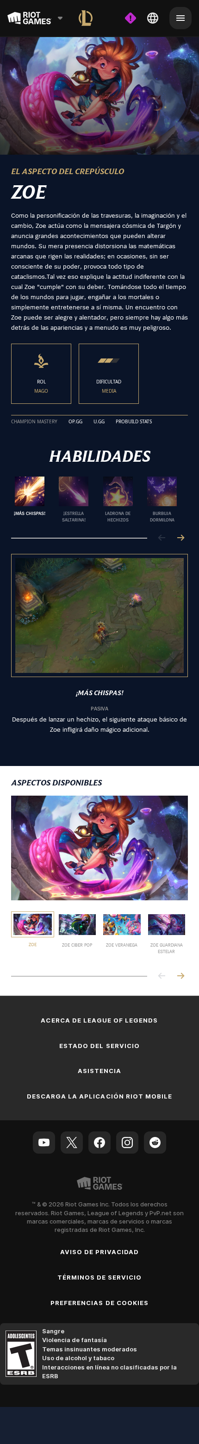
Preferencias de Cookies (99, 1302)
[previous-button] (162, 538)
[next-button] (180, 538)
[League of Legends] (85, 18)
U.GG (99, 422)
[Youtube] (44, 1142)
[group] (95, 500)
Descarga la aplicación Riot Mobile (99, 1096)
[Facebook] (99, 1142)
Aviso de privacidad (99, 1252)
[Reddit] (155, 1142)
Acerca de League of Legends (99, 1020)
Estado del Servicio (99, 1045)
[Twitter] (71, 1142)
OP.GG (75, 422)
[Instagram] (127, 1142)
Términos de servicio (99, 1277)
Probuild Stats (134, 422)
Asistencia (99, 1070)
